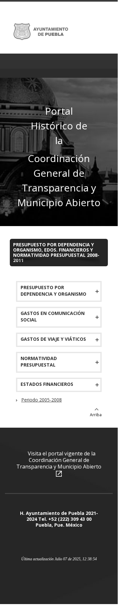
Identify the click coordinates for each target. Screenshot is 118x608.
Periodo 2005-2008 (41, 400)
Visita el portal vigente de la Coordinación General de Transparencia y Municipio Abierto (58, 460)
